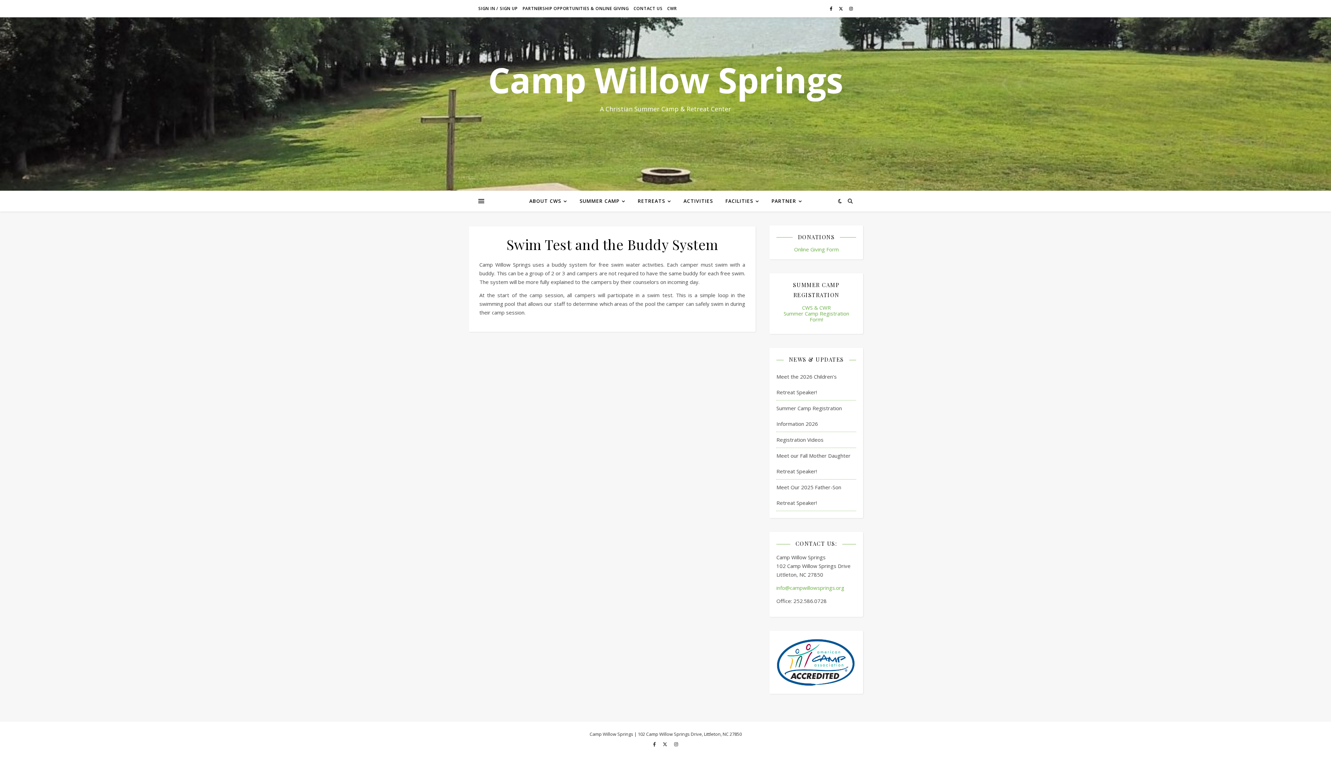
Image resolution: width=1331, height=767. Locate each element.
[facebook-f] (832, 8)
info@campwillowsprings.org (810, 587)
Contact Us (648, 8)
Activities (698, 201)
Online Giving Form (816, 249)
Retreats (651, 201)
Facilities (739, 201)
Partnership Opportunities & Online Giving (576, 8)
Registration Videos (800, 439)
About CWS (545, 201)
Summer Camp (599, 201)
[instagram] (851, 8)
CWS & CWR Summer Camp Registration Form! (816, 313)
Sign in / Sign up (498, 8)
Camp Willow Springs (665, 80)
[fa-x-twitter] (841, 8)
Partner (784, 201)
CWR (672, 8)
